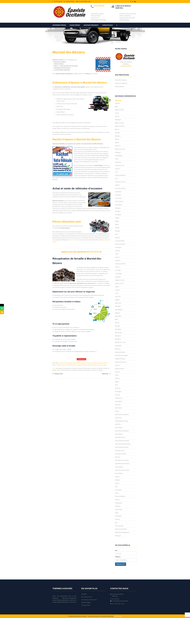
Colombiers (118, 191)
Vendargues (118, 516)
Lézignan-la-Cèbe (119, 280)
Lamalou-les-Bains (120, 244)
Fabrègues (118, 208)
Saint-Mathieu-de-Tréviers (122, 463)
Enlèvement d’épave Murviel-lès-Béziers (70, 363)
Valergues (118, 506)
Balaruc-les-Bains (120, 126)
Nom (116, 550)
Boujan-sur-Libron (120, 149)
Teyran (117, 493)
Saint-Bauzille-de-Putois (121, 421)
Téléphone (117, 556)
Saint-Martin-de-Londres (122, 460)
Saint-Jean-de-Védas (120, 454)
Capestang (118, 162)
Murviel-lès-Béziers (68, 52)
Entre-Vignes (118, 205)
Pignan (117, 382)
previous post (58, 374)
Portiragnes (118, 391)
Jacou (116, 234)
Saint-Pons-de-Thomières (122, 470)
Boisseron (118, 146)
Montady (117, 326)
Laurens (117, 257)
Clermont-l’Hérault (120, 188)
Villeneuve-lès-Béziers (121, 529)
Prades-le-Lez (118, 398)
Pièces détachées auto (66, 221)
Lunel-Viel (117, 296)
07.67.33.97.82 (58, 1)
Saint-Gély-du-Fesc (120, 437)
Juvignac (117, 237)
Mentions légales (86, 602)
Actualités (84, 594)
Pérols (117, 375)
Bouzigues (118, 152)
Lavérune (117, 260)
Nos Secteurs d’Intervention (89, 600)
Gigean (117, 221)
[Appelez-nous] (2, 308)
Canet (116, 159)
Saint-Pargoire (119, 467)
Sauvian (117, 476)
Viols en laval (72, 596)
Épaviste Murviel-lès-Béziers (90, 365)
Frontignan (118, 214)
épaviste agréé (102, 365)
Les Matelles (118, 273)
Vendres (117, 519)
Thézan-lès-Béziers (120, 496)
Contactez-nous (107, 25)
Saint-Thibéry (118, 473)
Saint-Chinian (118, 427)
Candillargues (119, 155)
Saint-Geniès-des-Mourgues (123, 444)
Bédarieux (118, 136)
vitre (58, 596)
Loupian (117, 290)
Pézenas (117, 378)
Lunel (116, 293)
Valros (117, 513)
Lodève (117, 286)
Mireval (117, 322)
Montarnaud (118, 332)
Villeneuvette (63, 596)
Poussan (117, 395)
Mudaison (118, 349)
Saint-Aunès (118, 418)
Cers (116, 178)
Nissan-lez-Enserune (120, 362)
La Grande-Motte (120, 241)
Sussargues (118, 490)
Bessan (117, 139)
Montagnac (118, 329)
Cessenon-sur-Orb (120, 182)
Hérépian (117, 231)
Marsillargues (119, 309)
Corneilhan (118, 195)
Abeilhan (117, 103)
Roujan (117, 411)
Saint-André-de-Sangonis (122, 414)
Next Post (105, 374)
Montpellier (118, 345)
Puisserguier (118, 401)
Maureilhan (118, 316)
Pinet (116, 385)
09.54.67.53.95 (70, 1)
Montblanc (118, 339)
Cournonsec (118, 198)
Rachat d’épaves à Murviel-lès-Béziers (76, 139)
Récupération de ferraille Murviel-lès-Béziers (69, 365)
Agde (116, 106)
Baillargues (118, 119)
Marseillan (118, 306)
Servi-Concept (118, 616)
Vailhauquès (118, 503)
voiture (54, 600)
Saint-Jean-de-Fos (120, 450)
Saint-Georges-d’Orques (121, 447)
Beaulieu (117, 132)
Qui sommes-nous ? (86, 597)
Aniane (117, 113)
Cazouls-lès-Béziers (120, 175)
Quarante (117, 404)
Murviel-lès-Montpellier (121, 355)
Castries (117, 169)
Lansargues (118, 247)
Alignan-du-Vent (119, 110)
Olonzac (117, 365)
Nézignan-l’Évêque (120, 359)
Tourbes (117, 499)
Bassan (117, 129)
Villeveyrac (118, 536)
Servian (117, 483)
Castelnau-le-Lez (119, 165)
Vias (116, 522)
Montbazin (118, 336)
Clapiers (117, 185)
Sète (116, 486)
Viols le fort (73, 602)
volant (54, 596)
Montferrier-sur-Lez (120, 342)
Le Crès (117, 267)
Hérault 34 (118, 100)
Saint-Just (117, 457)
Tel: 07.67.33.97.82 (126, 66)
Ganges (117, 218)
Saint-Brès (118, 424)
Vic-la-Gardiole (119, 526)
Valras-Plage (118, 509)
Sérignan (117, 480)
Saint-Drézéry (119, 434)
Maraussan (118, 303)
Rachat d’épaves (75, 25)
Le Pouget (118, 270)
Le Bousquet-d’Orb (120, 264)
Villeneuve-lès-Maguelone (122, 532)
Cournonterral (119, 201)
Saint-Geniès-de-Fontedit (122, 440)
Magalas (117, 300)
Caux (116, 172)
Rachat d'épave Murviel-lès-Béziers (66, 370)
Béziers (117, 142)
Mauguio (117, 313)
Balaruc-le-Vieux (119, 123)
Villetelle (59, 602)
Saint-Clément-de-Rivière (122, 431)
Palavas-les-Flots (119, 368)
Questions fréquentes (91, 25)
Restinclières (118, 408)
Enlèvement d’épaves (59, 25)
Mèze (116, 319)
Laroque (117, 250)
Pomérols (117, 388)
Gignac (117, 224)
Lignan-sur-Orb (119, 283)
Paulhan (117, 372)
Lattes (116, 254)
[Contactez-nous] (2, 312)
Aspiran (117, 116)
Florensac (117, 211)
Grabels (117, 228)
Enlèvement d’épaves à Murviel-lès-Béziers (79, 82)
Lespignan (118, 277)
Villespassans (66, 602)
